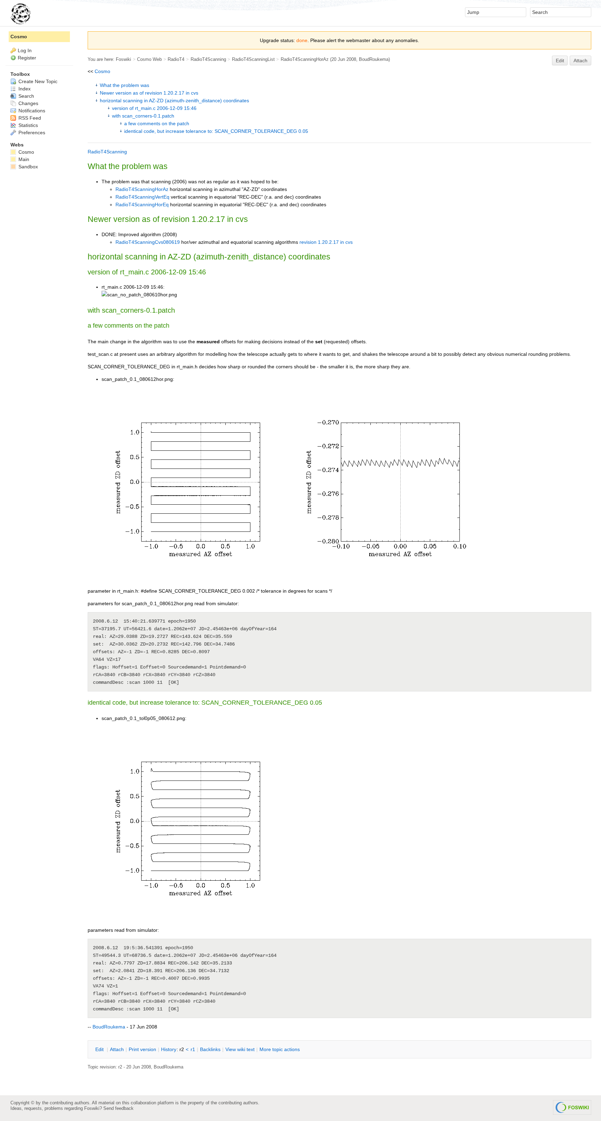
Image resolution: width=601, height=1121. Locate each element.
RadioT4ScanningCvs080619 (147, 242)
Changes (27, 103)
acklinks (210, 1049)
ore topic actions (279, 1049)
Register (27, 58)
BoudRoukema (373, 59)
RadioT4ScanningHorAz (305, 59)
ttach (117, 1049)
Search (25, 96)
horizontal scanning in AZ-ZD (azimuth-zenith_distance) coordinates (174, 100)
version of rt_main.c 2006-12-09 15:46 (154, 108)
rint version (142, 1049)
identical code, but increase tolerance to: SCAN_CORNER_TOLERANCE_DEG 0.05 (216, 131)
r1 (193, 1049)
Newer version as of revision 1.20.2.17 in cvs (149, 93)
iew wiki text (240, 1049)
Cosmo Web (149, 59)
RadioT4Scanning (208, 59)
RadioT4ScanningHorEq (142, 204)
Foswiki (123, 59)
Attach (580, 60)
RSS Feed (29, 118)
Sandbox (27, 166)
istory (168, 1049)
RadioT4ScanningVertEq (142, 197)
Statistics (27, 125)
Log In (25, 50)
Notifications (31, 110)
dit (100, 1049)
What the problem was (124, 85)
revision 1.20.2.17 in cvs (326, 242)
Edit (560, 60)
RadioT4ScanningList (253, 59)
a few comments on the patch (156, 123)
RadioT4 (176, 59)
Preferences (31, 132)
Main (23, 159)
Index (24, 88)
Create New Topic (37, 81)
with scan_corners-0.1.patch (143, 116)
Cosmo (102, 71)
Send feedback (118, 1108)
